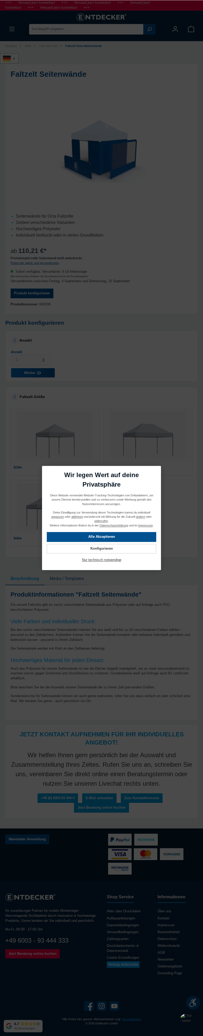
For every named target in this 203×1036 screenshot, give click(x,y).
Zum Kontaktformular (141, 798)
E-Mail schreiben (99, 798)
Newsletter (166, 959)
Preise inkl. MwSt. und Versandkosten (35, 263)
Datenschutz (167, 939)
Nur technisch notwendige (101, 560)
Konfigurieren (101, 548)
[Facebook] (89, 1006)
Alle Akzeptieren (101, 537)
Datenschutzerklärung (114, 525)
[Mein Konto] (175, 29)
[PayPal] (120, 840)
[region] (101, 150)
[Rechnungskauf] (120, 869)
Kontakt (163, 918)
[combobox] (86, 29)
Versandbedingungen (123, 932)
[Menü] (12, 29)
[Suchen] (149, 29)
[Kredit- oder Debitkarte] (132, 854)
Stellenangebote (170, 966)
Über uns (164, 911)
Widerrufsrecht (169, 946)
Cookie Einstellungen (123, 958)
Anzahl (16, 352)
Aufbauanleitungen (121, 918)
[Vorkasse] (171, 854)
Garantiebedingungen (123, 925)
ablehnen (77, 517)
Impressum (166, 925)
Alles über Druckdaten (124, 911)
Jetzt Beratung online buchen (101, 807)
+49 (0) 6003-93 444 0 (58, 798)
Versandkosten (131, 1019)
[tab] (24, 578)
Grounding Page (170, 973)
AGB (161, 953)
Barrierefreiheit (169, 932)
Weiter (30, 373)
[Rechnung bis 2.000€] (146, 840)
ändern (140, 517)
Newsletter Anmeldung (27, 839)
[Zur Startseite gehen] (101, 17)
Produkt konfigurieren (32, 293)
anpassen (57, 517)
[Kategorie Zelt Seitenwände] (101, 150)
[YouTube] (114, 1006)
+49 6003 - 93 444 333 (36, 940)
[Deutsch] (12, 59)
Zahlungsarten (117, 939)
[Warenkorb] (191, 29)
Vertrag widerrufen (123, 964)
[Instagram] (102, 1006)
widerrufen (101, 521)
